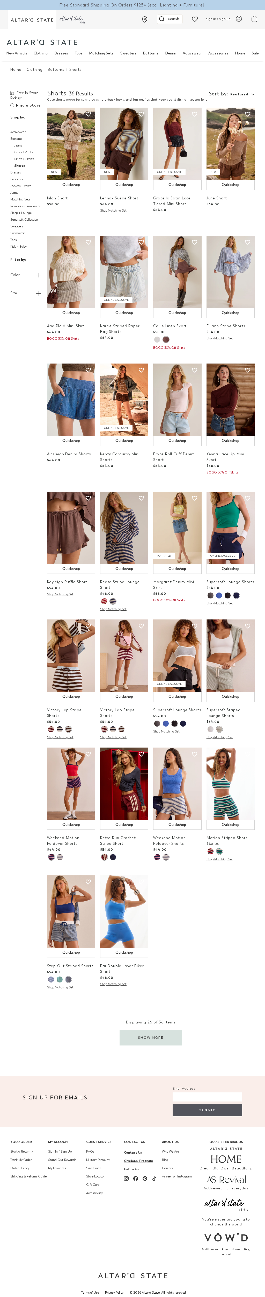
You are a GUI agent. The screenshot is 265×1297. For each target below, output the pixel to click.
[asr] (226, 1179)
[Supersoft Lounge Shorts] (231, 528)
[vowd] (226, 1237)
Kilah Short (57, 198)
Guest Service (99, 1142)
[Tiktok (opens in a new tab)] (154, 1178)
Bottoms (150, 53)
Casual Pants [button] (23, 152)
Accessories (218, 53)
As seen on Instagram (177, 1176)
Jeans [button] (18, 145)
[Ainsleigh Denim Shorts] (71, 400)
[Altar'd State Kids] (226, 1204)
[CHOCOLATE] (166, 340)
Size (13, 293)
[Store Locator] (145, 19)
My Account (59, 1142)
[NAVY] (236, 595)
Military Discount (98, 1160)
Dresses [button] (15, 172)
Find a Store (28, 105)
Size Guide (93, 1168)
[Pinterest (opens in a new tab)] (145, 1178)
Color (15, 275)
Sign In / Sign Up (60, 1151)
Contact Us (134, 1142)
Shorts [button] (19, 166)
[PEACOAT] (51, 857)
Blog (165, 1160)
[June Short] (231, 144)
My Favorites (57, 1168)
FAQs (90, 1151)
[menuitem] (16, 53)
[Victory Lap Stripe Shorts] (71, 655)
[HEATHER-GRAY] (60, 857)
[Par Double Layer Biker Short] (124, 911)
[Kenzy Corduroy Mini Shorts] (124, 400)
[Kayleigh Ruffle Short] (71, 528)
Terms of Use (90, 1292)
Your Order (21, 1142)
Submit (207, 1110)
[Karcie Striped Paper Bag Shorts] (124, 272)
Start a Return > (21, 1151)
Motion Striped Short (227, 838)
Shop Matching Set (113, 210)
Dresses (61, 53)
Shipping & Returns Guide (28, 1176)
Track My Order (21, 1160)
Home (240, 53)
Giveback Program (138, 1161)
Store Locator (95, 1176)
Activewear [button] (18, 132)
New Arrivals (16, 53)
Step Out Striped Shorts (70, 966)
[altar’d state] (32, 19)
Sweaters (128, 53)
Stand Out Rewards (62, 1160)
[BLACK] (228, 595)
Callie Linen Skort (170, 326)
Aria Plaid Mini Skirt (66, 326)
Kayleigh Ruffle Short (67, 582)
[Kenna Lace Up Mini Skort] (231, 400)
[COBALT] (219, 595)
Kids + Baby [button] (18, 246)
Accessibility (94, 1193)
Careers (167, 1168)
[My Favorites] (195, 18)
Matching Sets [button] (20, 199)
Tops (79, 53)
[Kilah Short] (71, 144)
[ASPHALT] (211, 595)
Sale (255, 53)
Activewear (192, 53)
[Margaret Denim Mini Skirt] (177, 528)
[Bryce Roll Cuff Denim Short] (177, 400)
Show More (151, 1038)
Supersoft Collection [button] (24, 219)
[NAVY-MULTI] (113, 601)
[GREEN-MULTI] (219, 851)
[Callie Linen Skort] (177, 272)
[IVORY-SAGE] (219, 729)
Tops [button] (13, 240)
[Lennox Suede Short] (124, 144)
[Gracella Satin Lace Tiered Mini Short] (177, 144)
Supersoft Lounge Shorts (230, 582)
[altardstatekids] (72, 20)
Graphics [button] (16, 179)
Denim (170, 53)
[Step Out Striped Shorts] (71, 911)
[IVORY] (157, 340)
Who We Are (170, 1151)
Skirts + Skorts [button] (24, 159)
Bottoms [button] (16, 139)
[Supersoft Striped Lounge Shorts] (231, 655)
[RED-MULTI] (104, 601)
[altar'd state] (42, 42)
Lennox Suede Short (119, 198)
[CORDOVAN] (51, 729)
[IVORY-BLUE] (211, 729)
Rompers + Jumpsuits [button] (25, 206)
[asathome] (226, 1155)
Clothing (41, 53)
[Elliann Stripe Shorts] (231, 272)
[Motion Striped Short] (231, 784)
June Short (217, 198)
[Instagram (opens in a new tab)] (126, 1178)
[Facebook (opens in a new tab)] (135, 1178)
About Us (170, 1142)
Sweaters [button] (16, 226)
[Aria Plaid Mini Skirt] (71, 272)
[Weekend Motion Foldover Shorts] (71, 784)
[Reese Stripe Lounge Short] (124, 528)
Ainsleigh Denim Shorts (69, 454)
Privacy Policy (114, 1292)
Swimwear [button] (17, 233)
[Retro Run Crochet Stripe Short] (124, 784)
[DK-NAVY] (68, 979)
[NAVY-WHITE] (51, 979)
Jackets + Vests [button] (20, 186)
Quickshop (71, 185)
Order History (19, 1168)
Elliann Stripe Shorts (226, 326)
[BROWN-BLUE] (68, 729)
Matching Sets (101, 53)
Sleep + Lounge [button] (21, 213)
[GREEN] (60, 979)
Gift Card (93, 1185)
